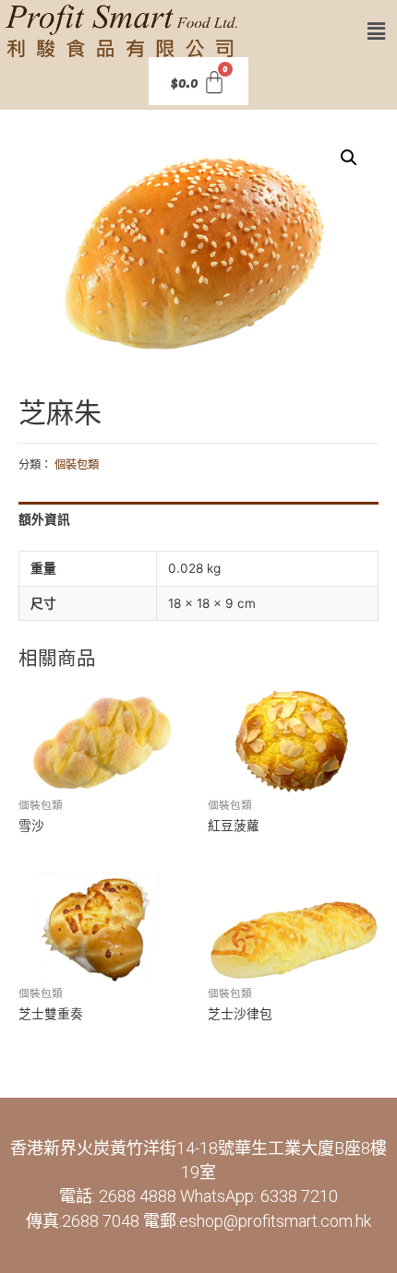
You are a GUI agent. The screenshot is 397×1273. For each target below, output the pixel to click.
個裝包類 (76, 464)
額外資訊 (44, 519)
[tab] (198, 520)
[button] (376, 31)
